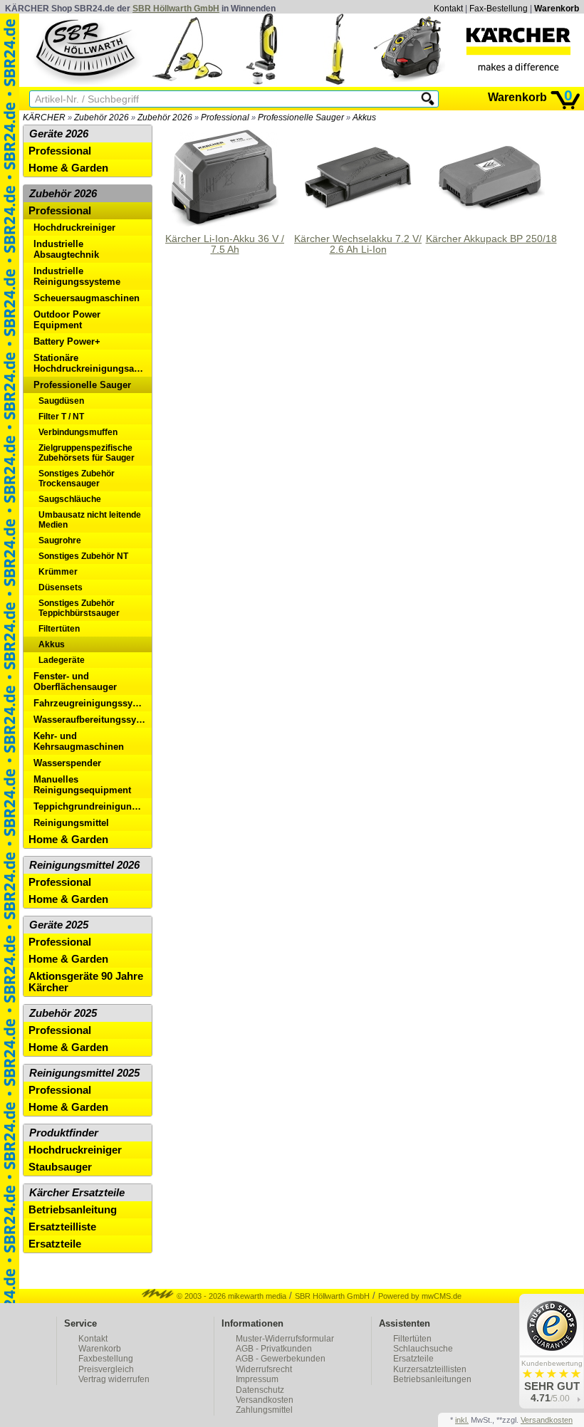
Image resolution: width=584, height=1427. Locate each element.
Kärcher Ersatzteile (77, 1192)
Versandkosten (264, 1400)
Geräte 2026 (58, 134)
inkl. (462, 1420)
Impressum (257, 1379)
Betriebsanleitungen (432, 1379)
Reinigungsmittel (71, 822)
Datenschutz (260, 1390)
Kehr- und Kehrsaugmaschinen (78, 741)
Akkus (364, 117)
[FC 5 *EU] (335, 81)
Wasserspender (67, 763)
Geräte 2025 (58, 925)
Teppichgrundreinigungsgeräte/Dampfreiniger (92, 806)
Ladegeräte (61, 660)
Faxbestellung (105, 1359)
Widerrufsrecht (264, 1369)
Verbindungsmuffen (78, 432)
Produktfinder (63, 1133)
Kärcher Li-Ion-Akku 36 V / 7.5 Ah (224, 244)
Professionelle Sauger (301, 117)
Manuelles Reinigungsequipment (82, 784)
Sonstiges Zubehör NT (83, 556)
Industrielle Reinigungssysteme (76, 276)
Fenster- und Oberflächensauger (75, 681)
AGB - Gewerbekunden (280, 1359)
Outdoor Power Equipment (66, 319)
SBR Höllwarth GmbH (175, 9)
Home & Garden (68, 168)
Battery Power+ (66, 341)
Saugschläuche (69, 499)
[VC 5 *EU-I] (261, 81)
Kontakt (448, 9)
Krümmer (58, 572)
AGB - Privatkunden (274, 1349)
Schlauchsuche (423, 1349)
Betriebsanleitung (72, 1210)
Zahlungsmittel (264, 1410)
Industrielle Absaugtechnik (66, 249)
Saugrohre (59, 540)
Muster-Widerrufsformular (285, 1339)
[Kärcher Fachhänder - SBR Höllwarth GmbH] (518, 49)
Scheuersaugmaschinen (86, 298)
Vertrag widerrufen (114, 1379)
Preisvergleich (106, 1369)
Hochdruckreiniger (74, 227)
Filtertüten (59, 629)
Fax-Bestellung (498, 9)
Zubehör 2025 (63, 1013)
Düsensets (60, 587)
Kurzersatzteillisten (429, 1369)
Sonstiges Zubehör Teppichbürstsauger (79, 608)
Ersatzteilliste (62, 1227)
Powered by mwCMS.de (420, 1296)
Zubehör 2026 (101, 117)
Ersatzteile (54, 1244)
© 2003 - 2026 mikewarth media (230, 1296)
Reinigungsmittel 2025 (84, 1073)
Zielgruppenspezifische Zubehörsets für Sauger (86, 453)
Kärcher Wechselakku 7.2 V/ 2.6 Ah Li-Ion (358, 244)
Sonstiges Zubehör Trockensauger (76, 478)
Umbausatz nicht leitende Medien (89, 520)
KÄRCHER (44, 117)
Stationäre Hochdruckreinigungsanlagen (92, 363)
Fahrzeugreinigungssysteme (92, 703)
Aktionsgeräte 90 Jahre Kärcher (85, 982)
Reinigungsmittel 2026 (84, 865)
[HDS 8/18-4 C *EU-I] (409, 81)
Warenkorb (556, 9)
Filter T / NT (61, 417)
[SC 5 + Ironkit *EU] (187, 81)
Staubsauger (60, 1167)
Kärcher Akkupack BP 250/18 (491, 239)
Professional (225, 117)
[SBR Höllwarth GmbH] (87, 49)
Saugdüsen (61, 401)
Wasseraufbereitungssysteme (92, 719)
